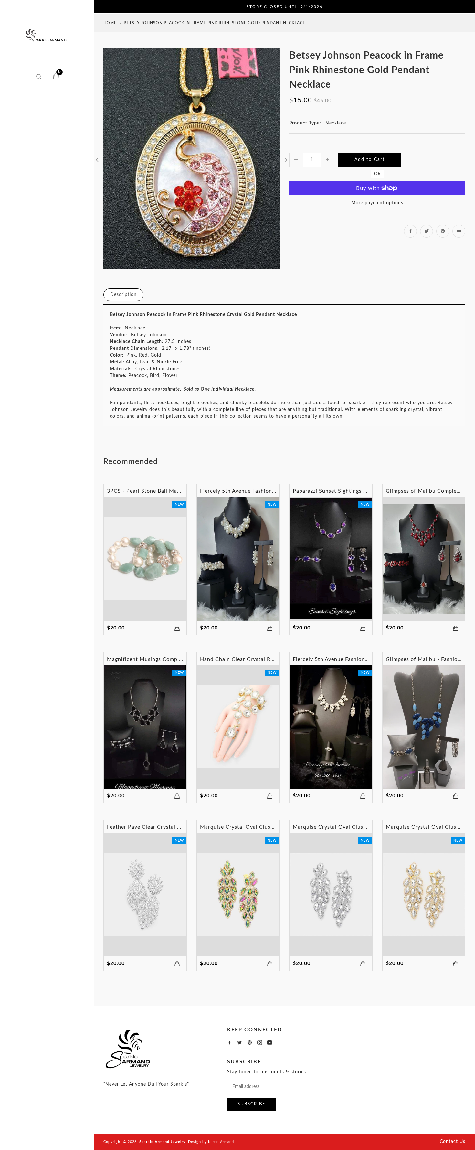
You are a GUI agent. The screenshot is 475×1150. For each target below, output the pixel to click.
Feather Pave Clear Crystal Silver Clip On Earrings (171, 827)
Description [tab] (123, 294)
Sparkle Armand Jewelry (162, 1142)
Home (110, 23)
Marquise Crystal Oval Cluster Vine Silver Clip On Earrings (368, 827)
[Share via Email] (458, 231)
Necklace (335, 123)
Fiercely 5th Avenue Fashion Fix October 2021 (352, 659)
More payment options (377, 203)
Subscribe (251, 1104)
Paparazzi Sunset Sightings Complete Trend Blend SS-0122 (368, 491)
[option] (191, 158)
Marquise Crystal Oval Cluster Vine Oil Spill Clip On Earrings (278, 827)
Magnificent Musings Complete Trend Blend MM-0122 (176, 659)
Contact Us (452, 1141)
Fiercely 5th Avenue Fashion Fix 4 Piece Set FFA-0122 (269, 491)
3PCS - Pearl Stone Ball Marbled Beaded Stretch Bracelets (182, 491)
